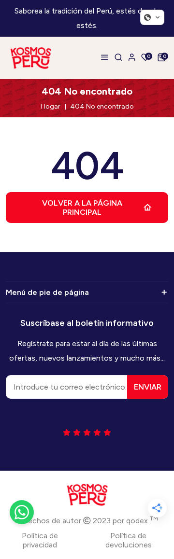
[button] (152, 17)
